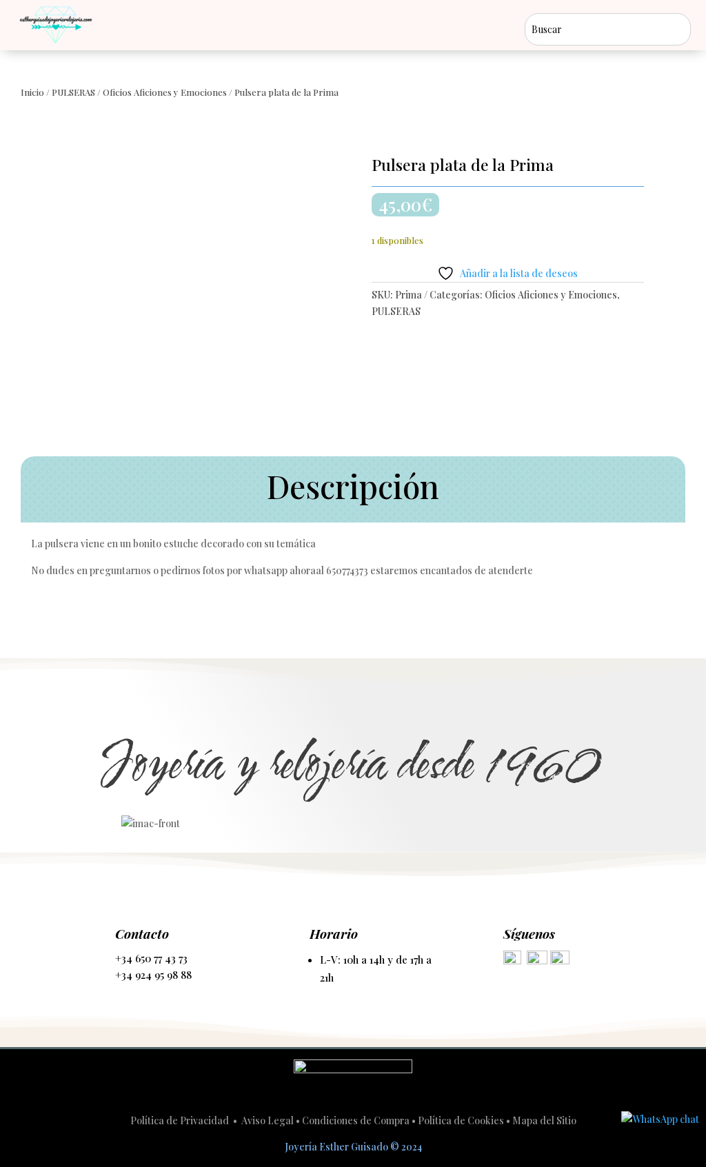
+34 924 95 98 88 (153, 975)
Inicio (32, 92)
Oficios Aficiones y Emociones (165, 92)
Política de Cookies (461, 1120)
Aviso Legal (267, 1120)
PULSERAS (73, 92)
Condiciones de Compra (356, 1120)
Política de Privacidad (180, 1120)
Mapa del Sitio (544, 1120)
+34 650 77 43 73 (151, 958)
